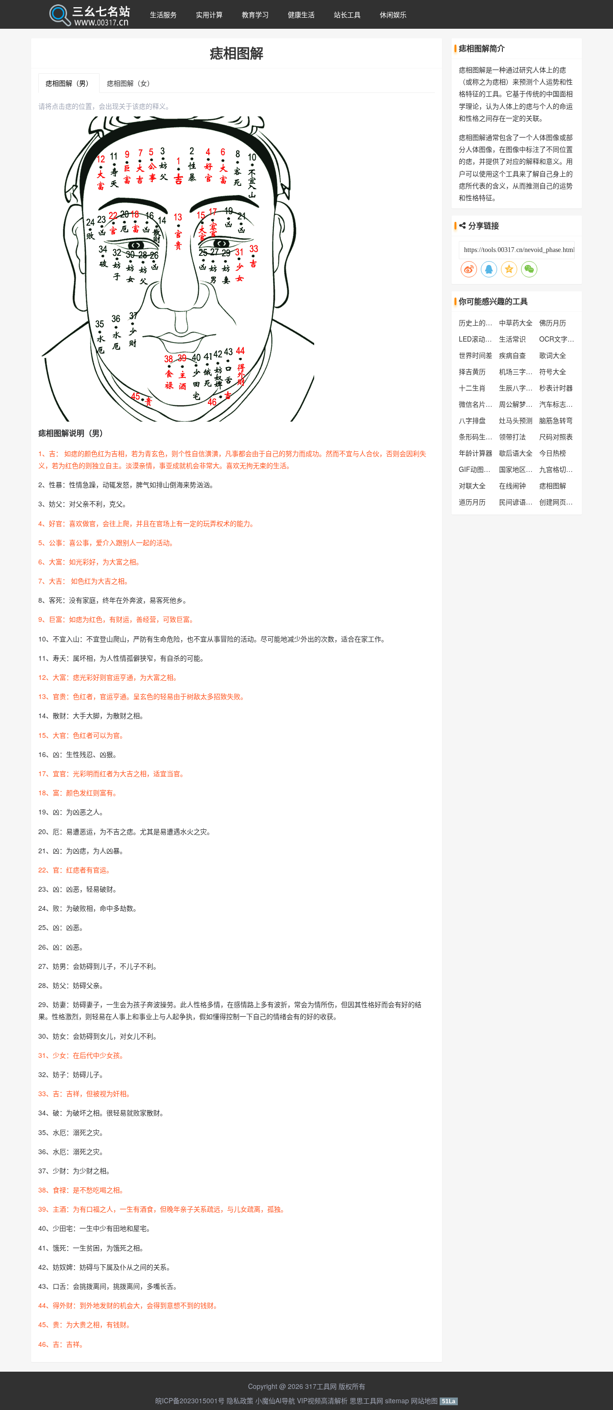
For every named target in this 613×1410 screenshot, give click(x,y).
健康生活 (301, 14)
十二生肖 (472, 387)
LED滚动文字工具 (485, 339)
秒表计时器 (556, 387)
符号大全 (552, 371)
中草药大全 (516, 322)
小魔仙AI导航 (275, 1400)
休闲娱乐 (393, 14)
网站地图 (424, 1400)
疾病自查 (512, 355)
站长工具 (347, 14)
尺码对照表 (556, 436)
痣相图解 (552, 485)
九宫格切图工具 (562, 469)
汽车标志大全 (559, 404)
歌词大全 (552, 355)
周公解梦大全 (519, 404)
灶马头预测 (516, 420)
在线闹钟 (512, 485)
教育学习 (255, 14)
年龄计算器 (475, 453)
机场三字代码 (519, 371)
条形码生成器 (479, 436)
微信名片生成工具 (485, 404)
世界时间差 (475, 355)
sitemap (397, 1400)
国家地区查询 (519, 469)
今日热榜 (552, 453)
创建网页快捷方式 (566, 501)
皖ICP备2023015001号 (190, 1400)
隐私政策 (240, 1400)
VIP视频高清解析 (322, 1400)
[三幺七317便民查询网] (89, 14)
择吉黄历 (472, 371)
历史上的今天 (479, 322)
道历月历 (472, 501)
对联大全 (472, 485)
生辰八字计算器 (522, 387)
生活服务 (163, 14)
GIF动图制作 (478, 469)
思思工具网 (366, 1400)
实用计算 (209, 14)
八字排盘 (472, 420)
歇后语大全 (516, 453)
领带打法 (512, 436)
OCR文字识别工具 (566, 339)
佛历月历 (552, 322)
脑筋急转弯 (556, 420)
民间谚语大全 (519, 501)
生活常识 (512, 339)
